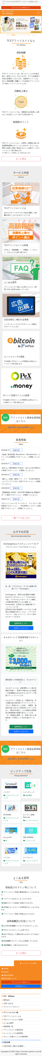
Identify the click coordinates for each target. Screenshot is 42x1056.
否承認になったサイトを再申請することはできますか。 (20, 908)
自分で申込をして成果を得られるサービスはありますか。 (20, 935)
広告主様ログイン (21, 986)
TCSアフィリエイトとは (15, 208)
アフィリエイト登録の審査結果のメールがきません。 (20, 893)
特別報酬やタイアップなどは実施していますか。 (21, 941)
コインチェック (28, 792)
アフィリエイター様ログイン (21, 8)
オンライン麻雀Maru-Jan (28, 816)
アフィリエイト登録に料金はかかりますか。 (19, 914)
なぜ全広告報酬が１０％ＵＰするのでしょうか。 (21, 926)
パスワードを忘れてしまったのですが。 (18, 899)
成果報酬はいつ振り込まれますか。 (16, 945)
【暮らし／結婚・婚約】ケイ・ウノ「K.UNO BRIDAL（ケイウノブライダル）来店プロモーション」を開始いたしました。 (20, 481)
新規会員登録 (8, 975)
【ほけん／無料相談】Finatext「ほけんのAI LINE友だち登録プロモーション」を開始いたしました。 (20, 469)
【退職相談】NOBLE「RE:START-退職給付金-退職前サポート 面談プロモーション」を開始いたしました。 (21, 493)
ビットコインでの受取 (14, 356)
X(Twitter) (5, 972)
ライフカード (28, 857)
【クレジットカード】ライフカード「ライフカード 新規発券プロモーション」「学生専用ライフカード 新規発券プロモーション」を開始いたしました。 (21, 505)
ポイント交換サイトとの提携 (16, 395)
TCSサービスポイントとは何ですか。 (17, 930)
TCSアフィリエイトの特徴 (16, 245)
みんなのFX (7, 837)
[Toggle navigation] (38, 13)
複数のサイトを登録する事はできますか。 (18, 903)
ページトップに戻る (29, 963)
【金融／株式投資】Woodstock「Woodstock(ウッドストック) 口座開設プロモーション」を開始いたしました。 (20, 456)
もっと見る (21, 158)
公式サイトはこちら (21, 628)
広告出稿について (10, 978)
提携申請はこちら (21, 623)
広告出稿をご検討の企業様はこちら (21, 427)
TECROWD (7, 815)
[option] (21, 24)
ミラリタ (6, 857)
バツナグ (6, 792)
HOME (5, 968)
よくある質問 (10, 282)
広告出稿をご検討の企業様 (16, 319)
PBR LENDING (28, 837)
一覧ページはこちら (21, 517)
